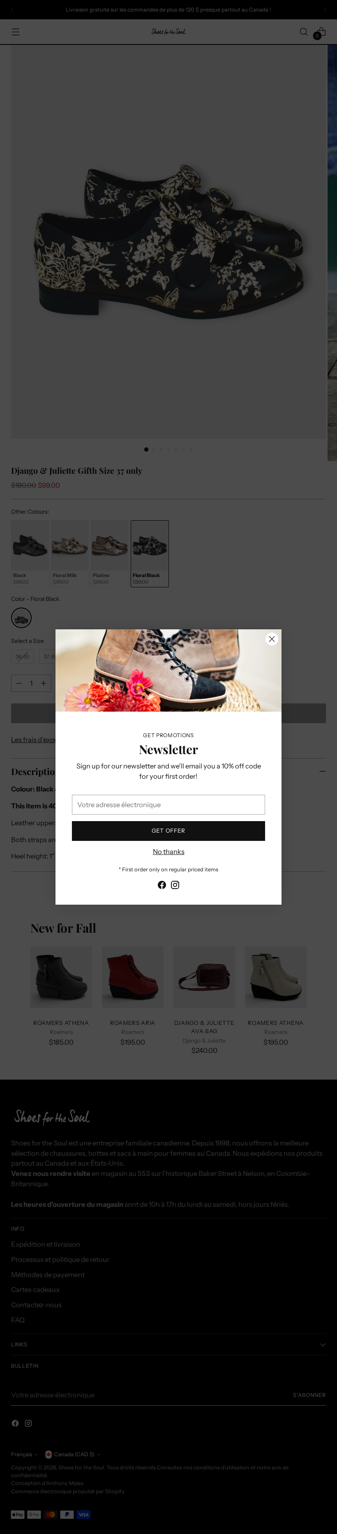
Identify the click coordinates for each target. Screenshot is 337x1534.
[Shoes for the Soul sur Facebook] (162, 886)
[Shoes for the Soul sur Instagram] (175, 886)
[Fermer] (271, 639)
